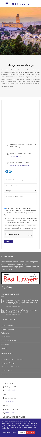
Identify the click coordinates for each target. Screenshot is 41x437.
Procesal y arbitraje (8, 340)
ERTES (3, 374)
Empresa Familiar (8, 363)
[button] (6, 3)
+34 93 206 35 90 (10, 390)
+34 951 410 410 (15, 156)
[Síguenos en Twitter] (6, 171)
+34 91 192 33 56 (9, 401)
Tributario (5, 333)
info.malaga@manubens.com (20, 165)
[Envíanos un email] (6, 287)
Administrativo (7, 326)
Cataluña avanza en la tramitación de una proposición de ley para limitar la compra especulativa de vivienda (22, 302)
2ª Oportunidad (7, 370)
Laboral (4, 348)
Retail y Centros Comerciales (12, 359)
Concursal (5, 344)
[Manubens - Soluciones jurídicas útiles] (20, 3)
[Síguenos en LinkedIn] (10, 171)
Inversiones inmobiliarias (10, 367)
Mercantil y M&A (7, 329)
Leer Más (5, 429)
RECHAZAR (30, 432)
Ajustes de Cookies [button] (9, 433)
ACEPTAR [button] (22, 432)
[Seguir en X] (3, 287)
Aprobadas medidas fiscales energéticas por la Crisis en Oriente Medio (21, 311)
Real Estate (5, 337)
